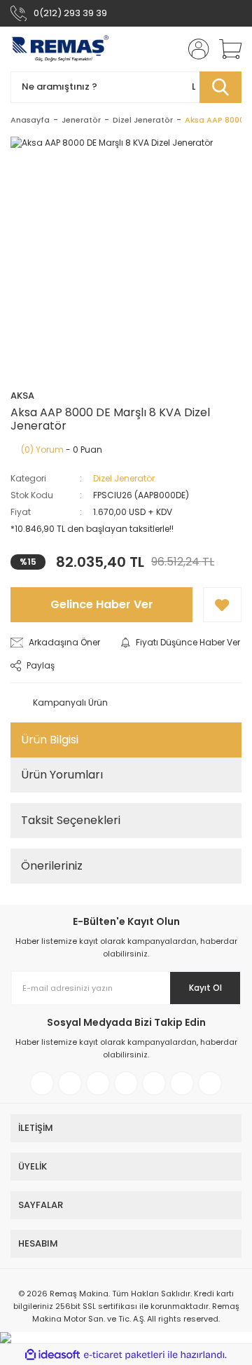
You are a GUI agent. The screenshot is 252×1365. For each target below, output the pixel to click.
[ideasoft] (52, 1354)
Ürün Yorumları (62, 775)
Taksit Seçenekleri (70, 820)
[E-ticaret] (124, 1354)
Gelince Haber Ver (101, 604)
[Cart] (225, 49)
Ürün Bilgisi (49, 740)
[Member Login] (194, 49)
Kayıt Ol (205, 988)
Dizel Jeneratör (124, 478)
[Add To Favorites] (222, 604)
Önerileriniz (52, 866)
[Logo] (60, 49)
